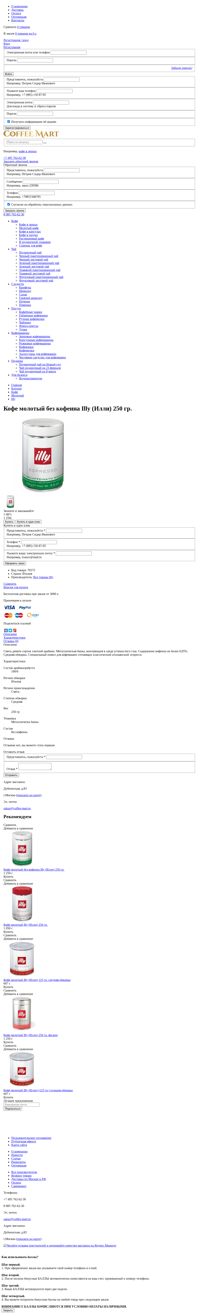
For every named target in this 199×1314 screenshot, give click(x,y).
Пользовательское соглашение (31, 1138)
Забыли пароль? (181, 68)
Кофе (14, 392)
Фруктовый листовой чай (36, 280)
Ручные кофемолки (32, 319)
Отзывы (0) (10, 641)
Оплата (16, 13)
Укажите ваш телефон (21, 90)
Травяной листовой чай (34, 273)
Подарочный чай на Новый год (40, 364)
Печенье (24, 301)
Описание (10, 634)
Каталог (16, 388)
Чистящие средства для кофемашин (42, 357)
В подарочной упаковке (35, 242)
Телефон (12, 192)
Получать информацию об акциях (33, 121)
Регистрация (11, 47)
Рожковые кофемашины (35, 343)
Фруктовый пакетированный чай (41, 277)
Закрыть (8, 1310)
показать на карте (28, 795)
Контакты (17, 20)
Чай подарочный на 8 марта (37, 371)
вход (16, 40)
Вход (6, 43)
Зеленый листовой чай (34, 266)
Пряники (25, 305)
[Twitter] (10, 630)
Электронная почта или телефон (28, 52)
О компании (19, 6)
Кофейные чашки (30, 312)
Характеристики (14, 637)
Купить (9, 521)
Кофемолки (26, 350)
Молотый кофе (29, 228)
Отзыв (12, 769)
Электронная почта (19, 102)
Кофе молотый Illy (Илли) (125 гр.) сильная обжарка (38, 1090)
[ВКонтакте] (6, 630)
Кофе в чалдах (28, 235)
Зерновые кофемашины (34, 336)
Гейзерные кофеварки (33, 315)
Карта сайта (19, 1145)
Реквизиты (18, 1162)
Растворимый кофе (31, 238)
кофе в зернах (28, 151)
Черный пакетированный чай (38, 256)
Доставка (17, 9)
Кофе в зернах (28, 224)
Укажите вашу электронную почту (31, 553)
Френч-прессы (28, 326)
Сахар (23, 294)
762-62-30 (14, 158)
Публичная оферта (23, 1141)
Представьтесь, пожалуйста (25, 79)
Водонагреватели (30, 378)
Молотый (17, 395)
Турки (23, 329)
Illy (13, 399)
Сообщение (14, 181)
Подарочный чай (30, 252)
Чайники (25, 322)
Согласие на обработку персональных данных (41, 204)
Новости (17, 1155)
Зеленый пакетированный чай (39, 263)
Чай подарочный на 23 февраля (40, 368)
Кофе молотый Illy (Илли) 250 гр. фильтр (30, 1035)
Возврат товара (21, 1175)
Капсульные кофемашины (36, 340)
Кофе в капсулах (30, 231)
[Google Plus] (14, 630)
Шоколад (25, 291)
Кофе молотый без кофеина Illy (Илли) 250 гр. (33, 869)
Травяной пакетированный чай (39, 270)
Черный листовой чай (33, 259)
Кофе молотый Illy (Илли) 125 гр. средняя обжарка (37, 980)
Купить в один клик (28, 521)
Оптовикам (18, 16)
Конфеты (25, 287)
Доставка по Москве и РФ (28, 1179)
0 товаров (23, 27)
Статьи (16, 1158)
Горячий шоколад (30, 298)
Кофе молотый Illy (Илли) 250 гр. (25, 924)
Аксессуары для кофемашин (37, 354)
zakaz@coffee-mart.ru (17, 808)
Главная (16, 385)
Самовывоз (18, 1186)
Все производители (24, 1172)
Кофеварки (26, 347)
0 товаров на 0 (25, 33)
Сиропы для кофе (30, 245)
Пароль (11, 60)
